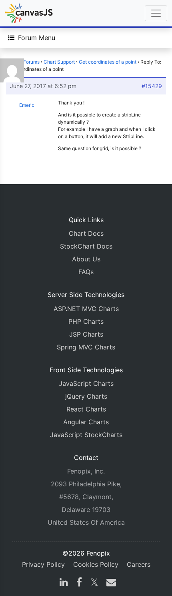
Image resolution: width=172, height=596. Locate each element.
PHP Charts (86, 321)
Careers (138, 564)
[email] (109, 583)
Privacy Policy (43, 564)
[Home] (29, 13)
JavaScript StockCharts (86, 435)
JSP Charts (86, 334)
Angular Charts (86, 422)
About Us (86, 259)
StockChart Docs (86, 246)
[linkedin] (63, 583)
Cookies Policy (95, 564)
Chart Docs (86, 233)
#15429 (152, 85)
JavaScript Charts (86, 383)
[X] (94, 583)
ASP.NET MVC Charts (86, 309)
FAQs (86, 272)
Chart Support (59, 62)
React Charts (86, 409)
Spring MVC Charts (86, 347)
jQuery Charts (86, 396)
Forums (31, 62)
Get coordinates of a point (107, 62)
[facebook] (79, 583)
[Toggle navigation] (156, 13)
